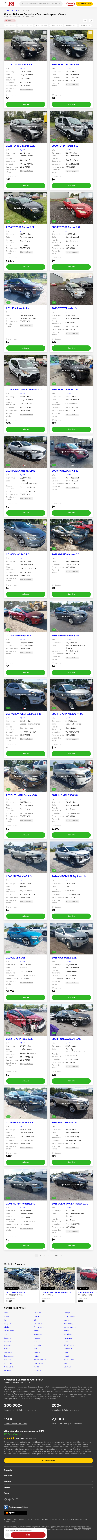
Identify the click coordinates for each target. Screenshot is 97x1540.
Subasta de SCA (10, 10)
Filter (10, 20)
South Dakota (69, 1360)
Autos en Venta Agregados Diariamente (67, 1424)
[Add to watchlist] (44, 32)
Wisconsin (68, 1349)
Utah (66, 1352)
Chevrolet (25, 25)
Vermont (7, 1370)
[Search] (60, 4)
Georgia (67, 1313)
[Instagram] (5, 1499)
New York (37, 1316)
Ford (10, 25)
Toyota (56, 25)
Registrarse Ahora (84, 4)
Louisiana (7, 1338)
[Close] (44, 1530)
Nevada (37, 1352)
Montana (7, 1360)
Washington (68, 1334)
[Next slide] (43, 45)
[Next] (61, 1255)
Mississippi (68, 1338)
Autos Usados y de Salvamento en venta (20, 1410)
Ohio (35, 1320)
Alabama (37, 1342)
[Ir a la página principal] (11, 4)
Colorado (67, 1342)
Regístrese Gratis (48, 1460)
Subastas (7, 1481)
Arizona (67, 1331)
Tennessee (38, 1334)
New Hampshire (40, 1360)
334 (56, 1255)
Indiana (66, 1320)
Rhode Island (9, 1363)
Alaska (36, 1367)
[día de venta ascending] (85, 20)
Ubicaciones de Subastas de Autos (65, 1410)
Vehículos (8, 1476)
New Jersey (68, 1323)
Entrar (70, 4)
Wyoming (38, 1370)
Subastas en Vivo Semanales (15, 1424)
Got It (28, 1535)
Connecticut (8, 1356)
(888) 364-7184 (24, 1519)
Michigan (37, 1338)
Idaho (66, 1363)
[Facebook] (9, 1499)
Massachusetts (69, 1327)
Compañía (8, 1470)
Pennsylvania (39, 1327)
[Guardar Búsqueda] (91, 20)
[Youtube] (16, 1499)
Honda (71, 25)
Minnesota (8, 1342)
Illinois (6, 1316)
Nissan (41, 25)
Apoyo (6, 1493)
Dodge (85, 25)
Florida (6, 1320)
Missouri (7, 1349)
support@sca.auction (39, 1519)
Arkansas (7, 1345)
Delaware (67, 1367)
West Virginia (69, 1345)
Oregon (7, 1334)
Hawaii (66, 1356)
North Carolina (69, 1316)
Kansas (37, 1331)
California (37, 1313)
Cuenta (7, 1487)
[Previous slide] (8, 45)
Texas (6, 1313)
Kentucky (37, 1345)
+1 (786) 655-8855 (11, 1519)
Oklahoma (38, 1323)
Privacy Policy (77, 1527)
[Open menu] (5, 3)
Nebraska (8, 1352)
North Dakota (9, 1367)
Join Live (25, 104)
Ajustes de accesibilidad (18, 1507)
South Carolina (9, 1331)
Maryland (7, 1323)
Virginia (7, 1327)
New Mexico (38, 1363)
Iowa (35, 1349)
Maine (36, 1356)
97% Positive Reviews (12, 1434)
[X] (13, 1499)
